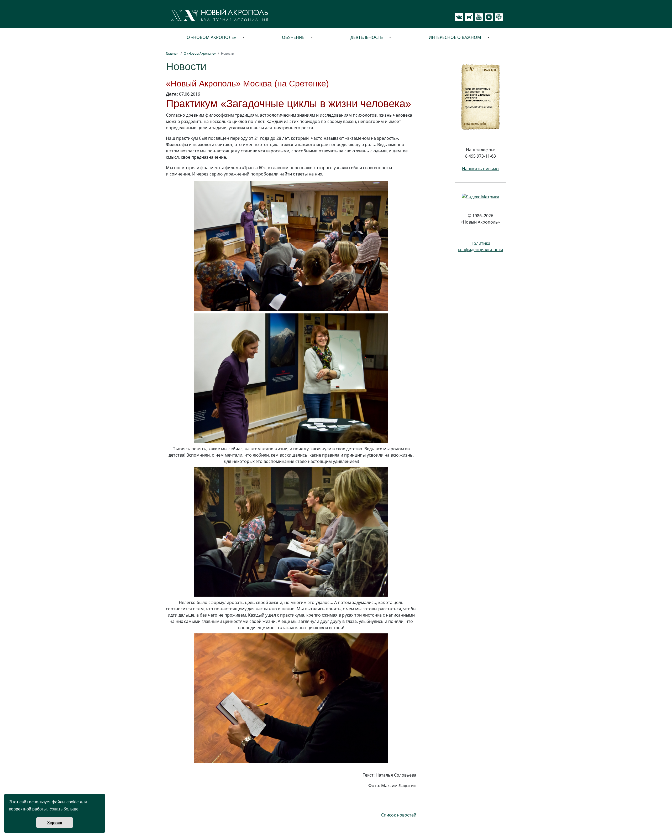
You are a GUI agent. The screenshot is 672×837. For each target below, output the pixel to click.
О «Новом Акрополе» (211, 37)
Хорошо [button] (54, 822)
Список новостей (398, 815)
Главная (172, 53)
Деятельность (366, 37)
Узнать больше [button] (64, 809)
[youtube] (478, 17)
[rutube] (468, 17)
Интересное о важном (455, 37)
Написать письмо (480, 169)
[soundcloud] (498, 17)
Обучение (293, 37)
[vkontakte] (459, 17)
